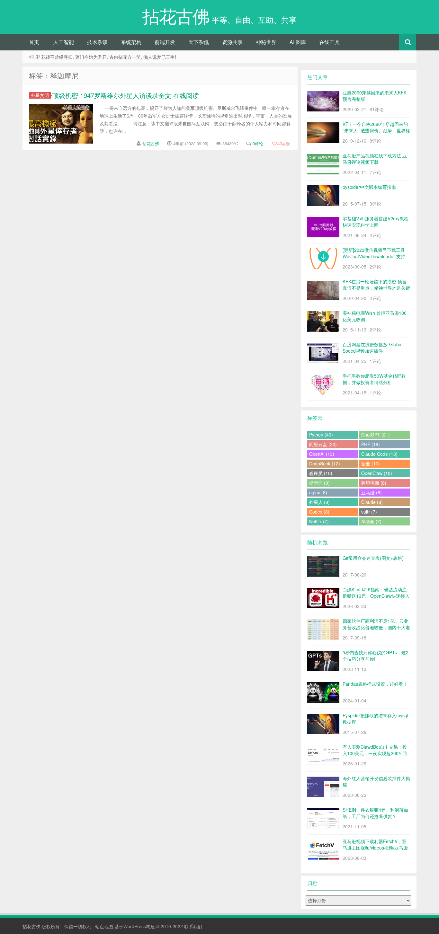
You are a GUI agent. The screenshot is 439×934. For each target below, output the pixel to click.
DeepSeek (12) (324, 463)
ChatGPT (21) (375, 434)
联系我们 (193, 926)
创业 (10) (370, 463)
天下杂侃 (198, 42)
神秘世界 (266, 42)
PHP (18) (370, 444)
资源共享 (232, 42)
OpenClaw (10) (376, 473)
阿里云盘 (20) (323, 444)
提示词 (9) (319, 483)
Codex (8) (319, 511)
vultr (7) (369, 511)
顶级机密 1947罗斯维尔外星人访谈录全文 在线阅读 (125, 95)
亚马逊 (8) (371, 492)
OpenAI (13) (321, 454)
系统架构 (131, 42)
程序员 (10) (320, 473)
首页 (34, 42)
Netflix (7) (319, 521)
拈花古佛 (150, 143)
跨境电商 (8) (373, 483)
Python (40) (321, 434)
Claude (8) (372, 502)
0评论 (258, 143)
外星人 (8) (319, 502)
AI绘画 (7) (371, 521)
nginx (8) (318, 492)
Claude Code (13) (379, 454)
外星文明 (40, 95)
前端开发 (165, 42)
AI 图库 (298, 42)
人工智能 (63, 42)
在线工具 (329, 42)
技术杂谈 (97, 42)
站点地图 (104, 926)
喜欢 (283, 143)
